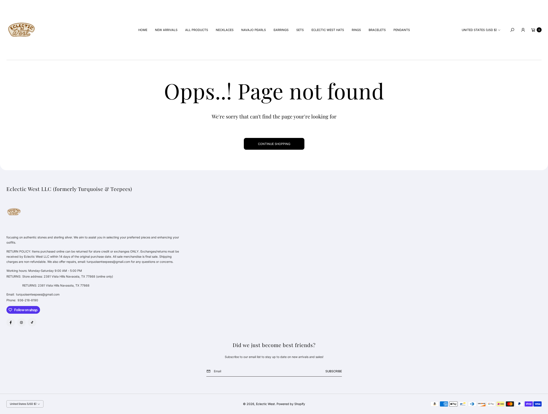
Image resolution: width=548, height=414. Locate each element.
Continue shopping (274, 144)
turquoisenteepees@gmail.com (37, 294)
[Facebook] (10, 322)
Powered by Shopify (291, 404)
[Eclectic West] (21, 30)
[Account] (523, 30)
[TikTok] (32, 322)
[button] (512, 30)
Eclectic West (265, 404)
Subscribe (333, 371)
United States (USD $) (479, 30)
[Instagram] (21, 322)
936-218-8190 (28, 300)
